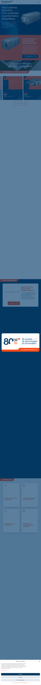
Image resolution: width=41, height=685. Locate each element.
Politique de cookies (16, 682)
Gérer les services (4, 670)
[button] (39, 661)
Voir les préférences (20, 680)
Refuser (20, 677)
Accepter (20, 674)
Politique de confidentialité (23, 682)
